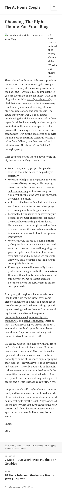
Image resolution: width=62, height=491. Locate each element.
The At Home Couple (23, 7)
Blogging (39, 445)
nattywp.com (36, 313)
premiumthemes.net (16, 316)
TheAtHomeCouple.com (18, 80)
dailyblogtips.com (34, 320)
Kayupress (25, 332)
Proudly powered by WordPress (19, 487)
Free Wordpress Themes (16, 448)
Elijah (28, 445)
